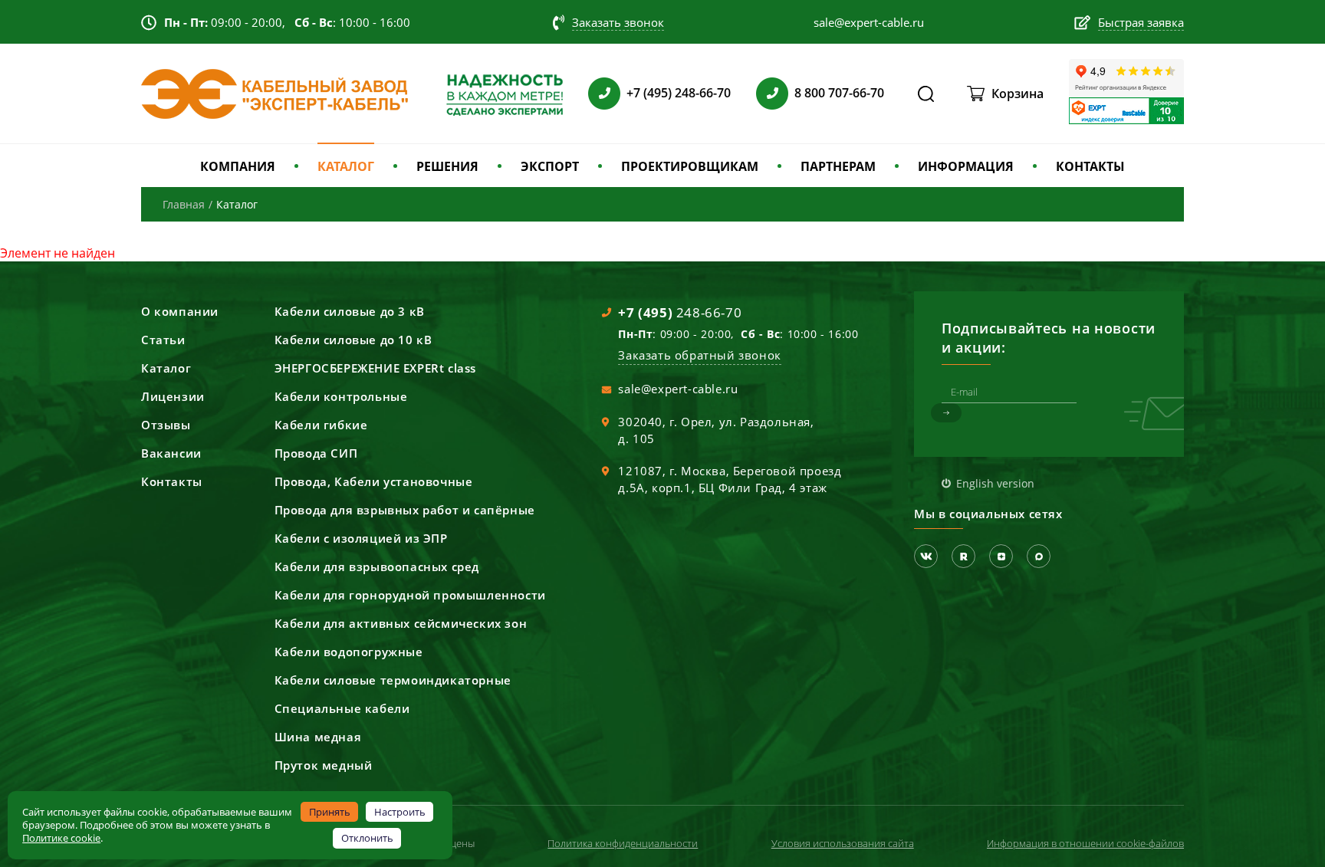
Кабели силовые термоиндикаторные (393, 680)
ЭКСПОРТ (550, 166)
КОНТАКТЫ (1090, 166)
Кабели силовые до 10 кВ (353, 339)
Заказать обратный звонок (699, 355)
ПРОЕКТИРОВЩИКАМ (689, 166)
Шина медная (318, 736)
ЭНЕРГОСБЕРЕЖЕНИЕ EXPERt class (375, 368)
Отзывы (166, 424)
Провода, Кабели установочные (374, 481)
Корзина (1017, 93)
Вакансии (171, 453)
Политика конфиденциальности (622, 843)
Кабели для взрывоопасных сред (377, 566)
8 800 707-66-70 (839, 92)
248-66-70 (679, 312)
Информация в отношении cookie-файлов (1085, 843)
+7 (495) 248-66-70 (678, 92)
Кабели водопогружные (349, 651)
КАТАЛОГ (345, 166)
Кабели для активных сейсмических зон (401, 623)
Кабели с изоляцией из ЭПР (361, 538)
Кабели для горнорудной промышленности (410, 595)
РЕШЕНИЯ (447, 166)
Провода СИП (316, 453)
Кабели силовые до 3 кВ (350, 311)
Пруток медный (324, 765)
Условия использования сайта (842, 843)
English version (995, 483)
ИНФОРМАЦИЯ (966, 166)
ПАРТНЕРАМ (838, 166)
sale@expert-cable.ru (678, 388)
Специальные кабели (342, 708)
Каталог (166, 368)
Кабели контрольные (341, 396)
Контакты (171, 481)
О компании (180, 311)
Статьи (163, 339)
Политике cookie (61, 838)
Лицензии (173, 396)
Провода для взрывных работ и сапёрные (405, 509)
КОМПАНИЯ (237, 166)
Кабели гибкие (321, 424)
